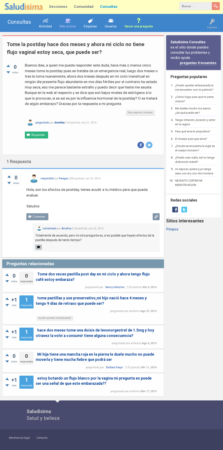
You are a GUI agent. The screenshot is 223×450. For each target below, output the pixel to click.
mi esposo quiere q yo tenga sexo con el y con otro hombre (194, 171)
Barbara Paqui (114, 367)
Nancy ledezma (114, 287)
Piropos (172, 229)
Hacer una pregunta (139, 26)
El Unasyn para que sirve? (191, 138)
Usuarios (111, 26)
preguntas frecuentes (198, 63)
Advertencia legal (19, 437)
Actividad (45, 26)
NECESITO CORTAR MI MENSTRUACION (188, 183)
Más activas (68, 26)
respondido (47, 178)
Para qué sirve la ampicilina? (192, 131)
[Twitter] (149, 145)
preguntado (42, 122)
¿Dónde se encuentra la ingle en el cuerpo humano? (195, 148)
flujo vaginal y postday (140, 112)
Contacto (41, 437)
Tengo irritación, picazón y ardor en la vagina (195, 122)
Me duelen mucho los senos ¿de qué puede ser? (193, 110)
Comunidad (83, 6)
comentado (49, 228)
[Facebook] (140, 145)
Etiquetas (90, 26)
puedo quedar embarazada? (54, 318)
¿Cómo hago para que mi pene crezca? (194, 99)
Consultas (108, 6)
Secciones (58, 6)
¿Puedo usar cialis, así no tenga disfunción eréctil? (195, 159)
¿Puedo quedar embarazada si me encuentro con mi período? (194, 87)
